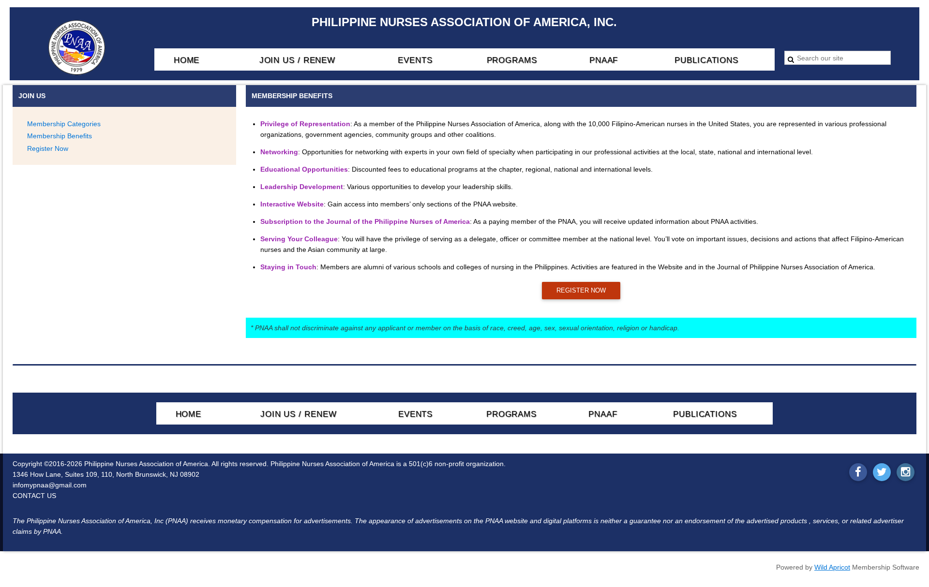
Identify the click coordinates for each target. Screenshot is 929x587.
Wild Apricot (832, 567)
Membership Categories (64, 124)
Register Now (47, 148)
